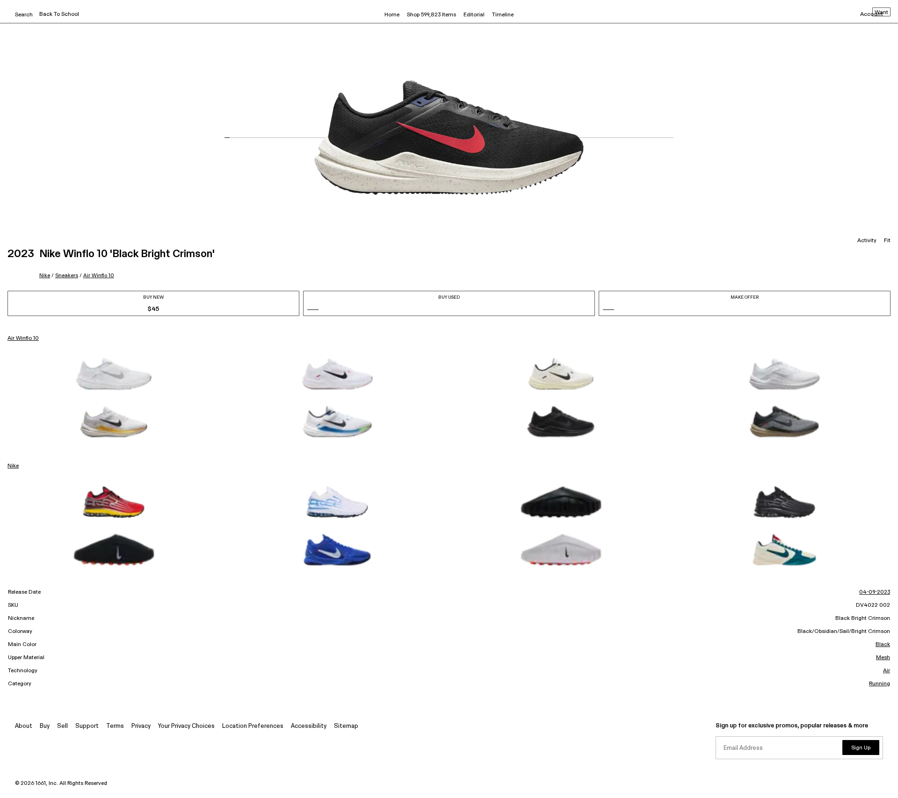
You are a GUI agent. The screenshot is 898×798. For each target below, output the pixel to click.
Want (881, 12)
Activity (866, 241)
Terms (115, 726)
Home (391, 15)
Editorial (474, 15)
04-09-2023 (874, 592)
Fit (887, 241)
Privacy (141, 726)
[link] (113, 374)
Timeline (503, 15)
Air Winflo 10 (98, 275)
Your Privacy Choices (186, 726)
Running (879, 684)
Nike (44, 275)
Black (883, 644)
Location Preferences (252, 726)
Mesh (883, 658)
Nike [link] (13, 466)
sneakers (66, 275)
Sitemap (346, 726)
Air (886, 671)
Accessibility (308, 726)
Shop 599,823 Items (431, 15)
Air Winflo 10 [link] (23, 338)
